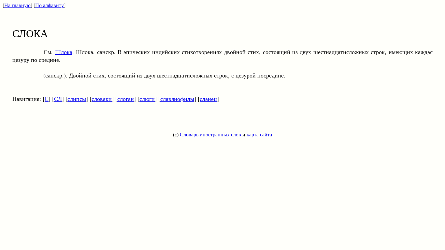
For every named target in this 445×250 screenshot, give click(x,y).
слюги (147, 99)
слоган (125, 99)
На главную (17, 5)
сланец (208, 99)
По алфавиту (49, 5)
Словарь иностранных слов (210, 134)
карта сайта (259, 134)
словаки (102, 99)
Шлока (63, 52)
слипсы (76, 99)
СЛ (58, 99)
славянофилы (177, 99)
